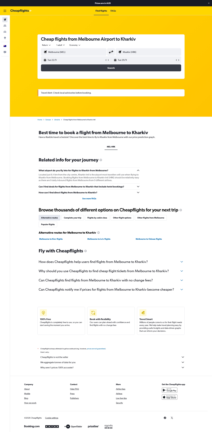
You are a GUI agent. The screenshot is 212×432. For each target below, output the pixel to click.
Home (39, 120)
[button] (209, 3)
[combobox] (46, 45)
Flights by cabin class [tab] (97, 218)
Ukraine (57, 120)
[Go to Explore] (5, 38)
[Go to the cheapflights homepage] (21, 10)
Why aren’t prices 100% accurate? (57, 367)
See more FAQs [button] (89, 198)
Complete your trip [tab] (72, 218)
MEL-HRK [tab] (111, 147)
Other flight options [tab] (122, 218)
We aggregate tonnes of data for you (58, 362)
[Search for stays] (5, 26)
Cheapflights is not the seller (54, 357)
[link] (165, 418)
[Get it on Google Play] (169, 390)
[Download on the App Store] (169, 397)
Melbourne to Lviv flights (98, 239)
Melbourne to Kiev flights (51, 239)
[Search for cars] (5, 32)
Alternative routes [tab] (49, 218)
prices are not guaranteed (96, 349)
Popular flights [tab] (48, 224)
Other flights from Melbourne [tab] (150, 218)
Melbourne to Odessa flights (149, 239)
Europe (48, 120)
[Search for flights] (5, 20)
